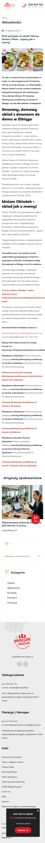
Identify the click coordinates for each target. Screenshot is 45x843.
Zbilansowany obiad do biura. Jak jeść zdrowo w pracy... (22, 524)
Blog (4, 796)
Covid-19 (6, 791)
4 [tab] (15, 545)
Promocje (12, 602)
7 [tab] (24, 545)
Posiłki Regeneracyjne (12, 786)
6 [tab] (21, 545)
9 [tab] (29, 545)
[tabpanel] (22, 508)
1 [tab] (7, 545)
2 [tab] (9, 545)
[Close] (37, 811)
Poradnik (11, 592)
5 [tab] (18, 545)
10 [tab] (33, 545)
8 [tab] (27, 545)
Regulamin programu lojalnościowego (19, 806)
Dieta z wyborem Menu (12, 762)
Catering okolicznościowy (13, 782)
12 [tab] (39, 545)
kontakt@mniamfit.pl (18, 687)
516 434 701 (35, 4)
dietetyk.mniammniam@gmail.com (25, 725)
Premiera (12, 597)
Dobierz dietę (8, 767)
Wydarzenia (13, 587)
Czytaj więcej (8, 530)
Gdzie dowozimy (9, 777)
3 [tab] (12, 545)
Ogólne (11, 583)
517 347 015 (11, 721)
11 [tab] (36, 545)
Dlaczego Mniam (9, 772)
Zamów (5, 801)
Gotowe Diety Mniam (12, 757)
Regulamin (7, 837)
